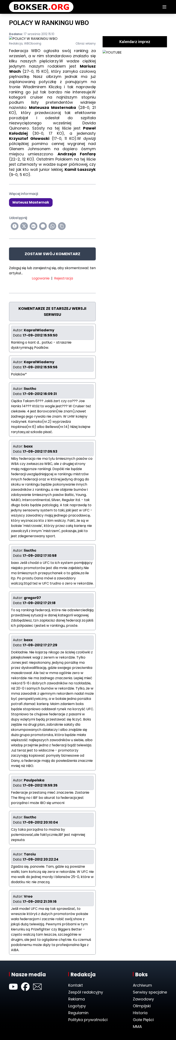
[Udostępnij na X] (24, 226)
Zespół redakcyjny (85, 992)
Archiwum (142, 985)
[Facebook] (25, 986)
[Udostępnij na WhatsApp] (52, 226)
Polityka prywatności (88, 1019)
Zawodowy (143, 999)
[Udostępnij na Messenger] (43, 226)
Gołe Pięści (143, 1019)
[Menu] (164, 6)
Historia (140, 1012)
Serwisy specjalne (150, 992)
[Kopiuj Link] (62, 226)
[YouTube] (13, 986)
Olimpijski (142, 1006)
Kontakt (75, 985)
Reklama (76, 999)
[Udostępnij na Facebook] (14, 226)
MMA (137, 1026)
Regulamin (78, 1012)
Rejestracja (63, 278)
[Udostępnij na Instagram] (33, 226)
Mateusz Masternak (30, 202)
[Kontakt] (37, 986)
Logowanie (41, 278)
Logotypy (77, 1006)
